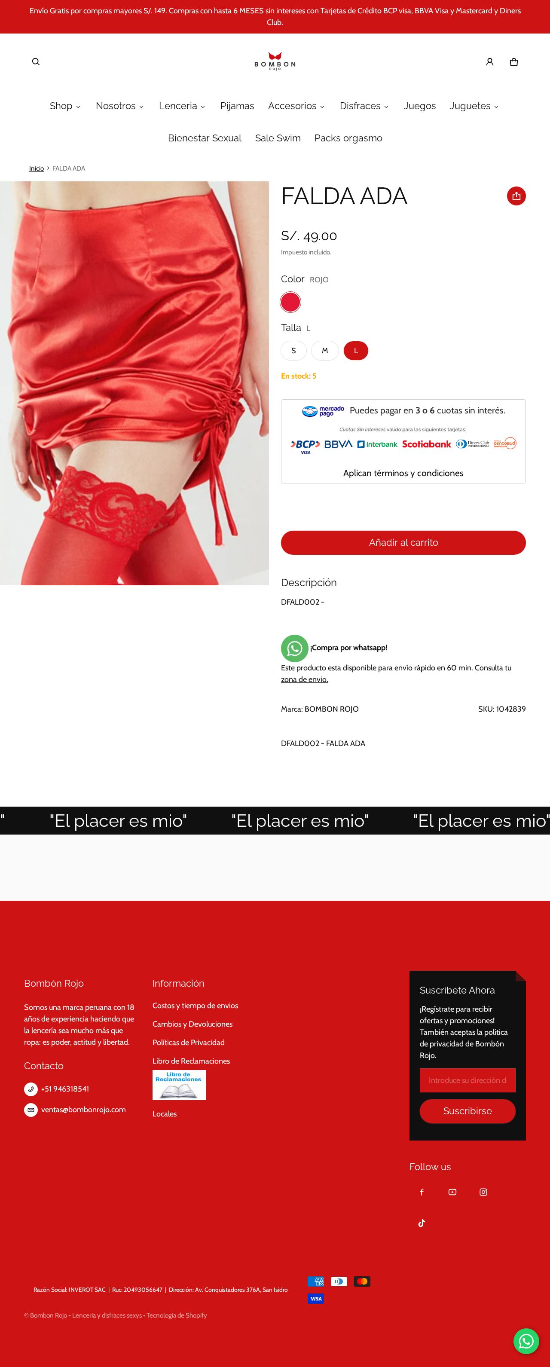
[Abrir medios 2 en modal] (134, 383)
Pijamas (237, 106)
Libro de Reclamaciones (191, 1061)
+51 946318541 (65, 1089)
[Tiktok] (421, 1223)
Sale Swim (278, 138)
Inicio (36, 168)
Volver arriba (52, 934)
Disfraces (360, 106)
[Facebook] (421, 1192)
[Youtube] (452, 1192)
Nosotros (116, 106)
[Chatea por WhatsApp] (526, 1341)
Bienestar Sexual (204, 138)
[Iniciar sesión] (490, 62)
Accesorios (292, 106)
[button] (36, 62)
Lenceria (178, 106)
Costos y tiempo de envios (195, 1005)
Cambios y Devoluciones (192, 1024)
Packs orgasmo (348, 138)
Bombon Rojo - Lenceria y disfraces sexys (86, 1315)
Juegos (420, 106)
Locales (165, 1114)
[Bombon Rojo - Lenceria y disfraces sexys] (275, 61)
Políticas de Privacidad (189, 1042)
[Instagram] (483, 1192)
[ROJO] (290, 302)
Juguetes (470, 106)
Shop (61, 106)
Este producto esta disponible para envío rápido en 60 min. (396, 663)
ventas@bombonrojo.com (83, 1109)
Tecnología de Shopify (177, 1315)
